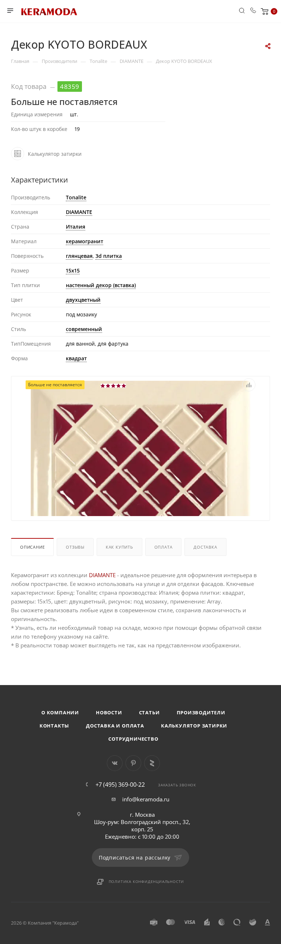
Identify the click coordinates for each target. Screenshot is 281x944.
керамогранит (84, 241)
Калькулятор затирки (194, 725)
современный (84, 329)
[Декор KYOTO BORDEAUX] (140, 489)
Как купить (119, 547)
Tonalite (76, 197)
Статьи (149, 712)
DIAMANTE (79, 211)
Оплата (163, 547)
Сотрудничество (133, 739)
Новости (109, 712)
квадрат (76, 358)
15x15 (73, 270)
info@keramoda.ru (145, 799)
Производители (201, 712)
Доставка (205, 547)
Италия (75, 226)
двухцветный (83, 299)
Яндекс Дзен (152, 763)
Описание (32, 547)
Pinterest (133, 763)
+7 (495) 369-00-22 (120, 784)
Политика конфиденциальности (146, 881)
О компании (60, 712)
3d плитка (108, 255)
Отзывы (75, 547)
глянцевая (79, 255)
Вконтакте (115, 763)
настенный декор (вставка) (101, 285)
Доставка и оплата (115, 725)
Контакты (54, 725)
